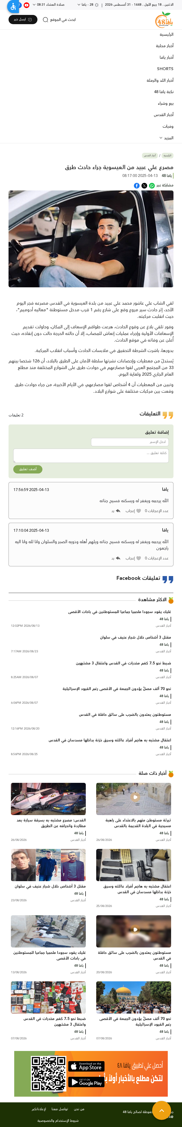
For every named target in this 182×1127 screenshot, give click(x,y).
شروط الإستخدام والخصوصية (58, 1120)
